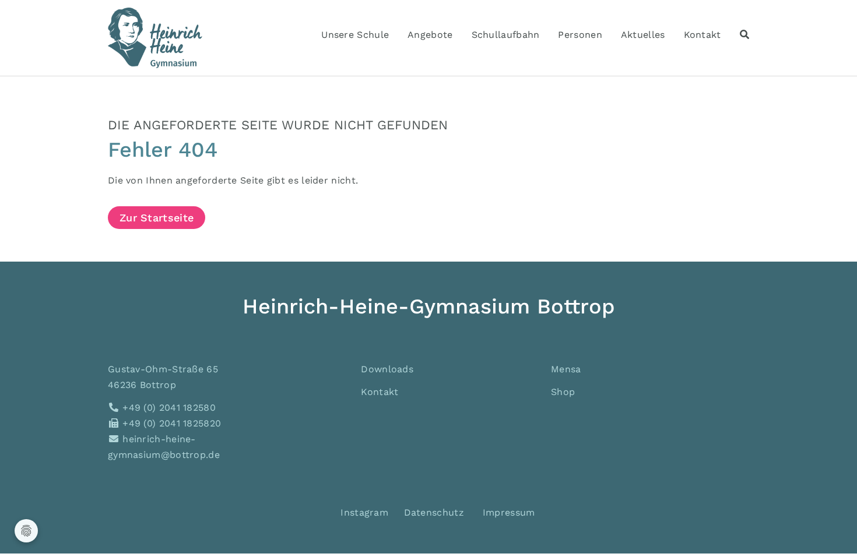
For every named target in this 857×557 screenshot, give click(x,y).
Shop (563, 391)
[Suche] (744, 34)
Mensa (566, 369)
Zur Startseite (157, 217)
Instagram (363, 512)
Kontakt (379, 391)
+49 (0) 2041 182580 (168, 407)
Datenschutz (434, 512)
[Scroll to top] (831, 531)
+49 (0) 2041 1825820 (170, 423)
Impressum (509, 512)
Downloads (387, 369)
